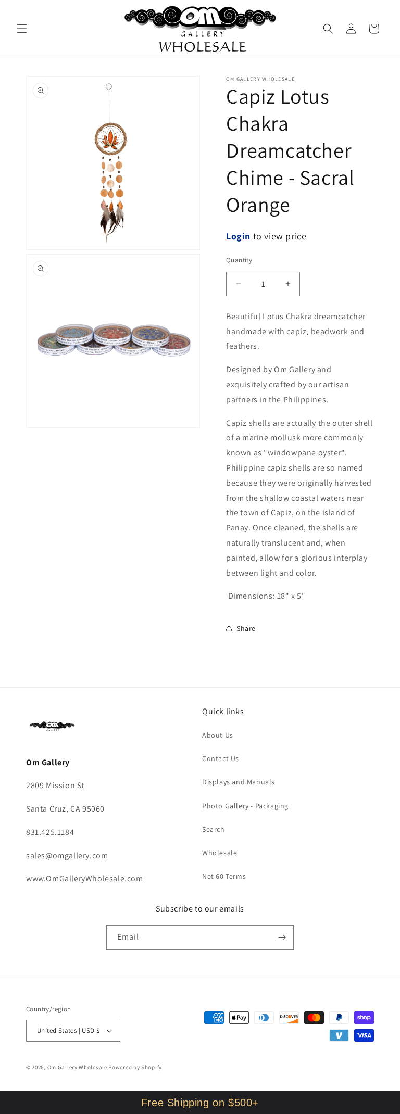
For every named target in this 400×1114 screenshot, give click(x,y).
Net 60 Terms (224, 876)
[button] (21, 28)
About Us (217, 735)
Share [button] (246, 628)
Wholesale (219, 852)
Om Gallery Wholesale (77, 1067)
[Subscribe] (281, 937)
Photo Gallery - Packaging (245, 806)
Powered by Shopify (135, 1067)
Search (213, 829)
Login (238, 236)
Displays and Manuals (238, 782)
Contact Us (220, 758)
